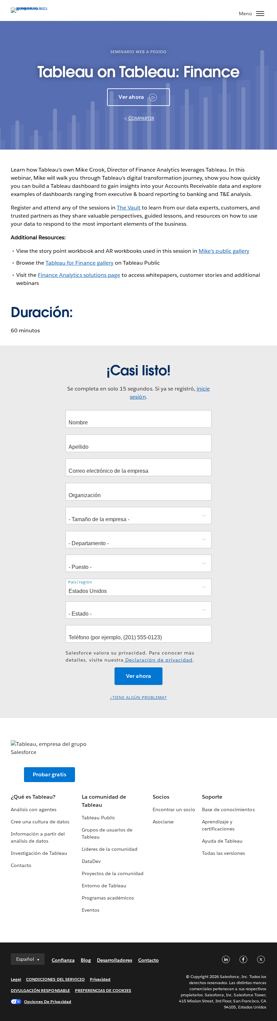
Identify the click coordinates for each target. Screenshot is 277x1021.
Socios (161, 796)
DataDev (91, 861)
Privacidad (100, 979)
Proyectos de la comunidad (113, 873)
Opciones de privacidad (47, 1001)
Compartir (140, 118)
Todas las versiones (223, 853)
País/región (80, 582)
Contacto (21, 865)
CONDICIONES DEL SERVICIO (55, 979)
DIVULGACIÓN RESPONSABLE (40, 990)
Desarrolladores (114, 960)
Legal (16, 979)
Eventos (90, 910)
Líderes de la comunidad (109, 849)
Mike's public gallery (224, 250)
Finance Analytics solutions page (79, 275)
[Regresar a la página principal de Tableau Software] (34, 7)
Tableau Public (98, 818)
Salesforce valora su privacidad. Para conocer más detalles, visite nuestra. (130, 656)
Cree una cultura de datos (40, 822)
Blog (86, 960)
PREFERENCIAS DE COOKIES (103, 990)
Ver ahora (131, 97)
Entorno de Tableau (104, 886)
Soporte (212, 796)
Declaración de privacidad (158, 660)
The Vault (129, 207)
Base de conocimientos (228, 809)
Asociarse (163, 822)
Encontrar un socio (174, 809)
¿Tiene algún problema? (138, 697)
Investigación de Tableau (39, 853)
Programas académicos (108, 898)
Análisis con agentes (33, 809)
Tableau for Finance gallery (80, 262)
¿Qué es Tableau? (33, 796)
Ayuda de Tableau (222, 841)
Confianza (63, 960)
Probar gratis (50, 774)
